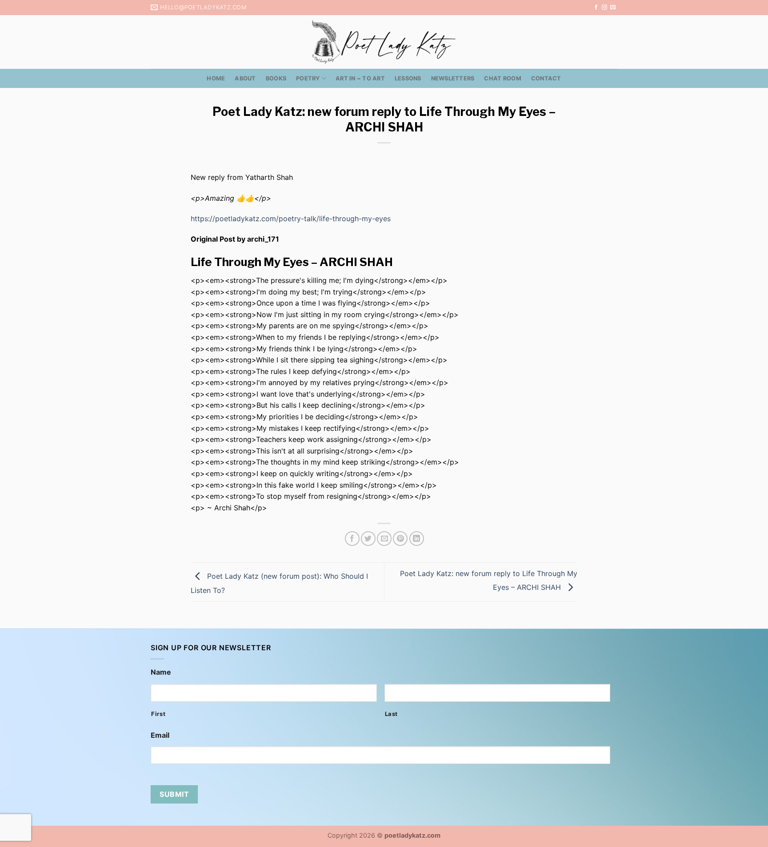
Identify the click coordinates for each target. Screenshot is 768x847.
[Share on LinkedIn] (416, 538)
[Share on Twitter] (368, 538)
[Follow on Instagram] (604, 7)
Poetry (308, 78)
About (245, 78)
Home (216, 78)
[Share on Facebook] (352, 538)
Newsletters (453, 78)
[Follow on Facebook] (596, 7)
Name (161, 672)
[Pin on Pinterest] (400, 538)
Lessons (408, 78)
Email (160, 735)
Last (391, 713)
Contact (546, 78)
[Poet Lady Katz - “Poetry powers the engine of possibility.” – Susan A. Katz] (384, 42)
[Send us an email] (613, 7)
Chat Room (502, 78)
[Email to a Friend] (384, 538)
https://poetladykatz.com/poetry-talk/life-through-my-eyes (291, 218)
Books (276, 78)
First (158, 713)
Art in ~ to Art (360, 78)
